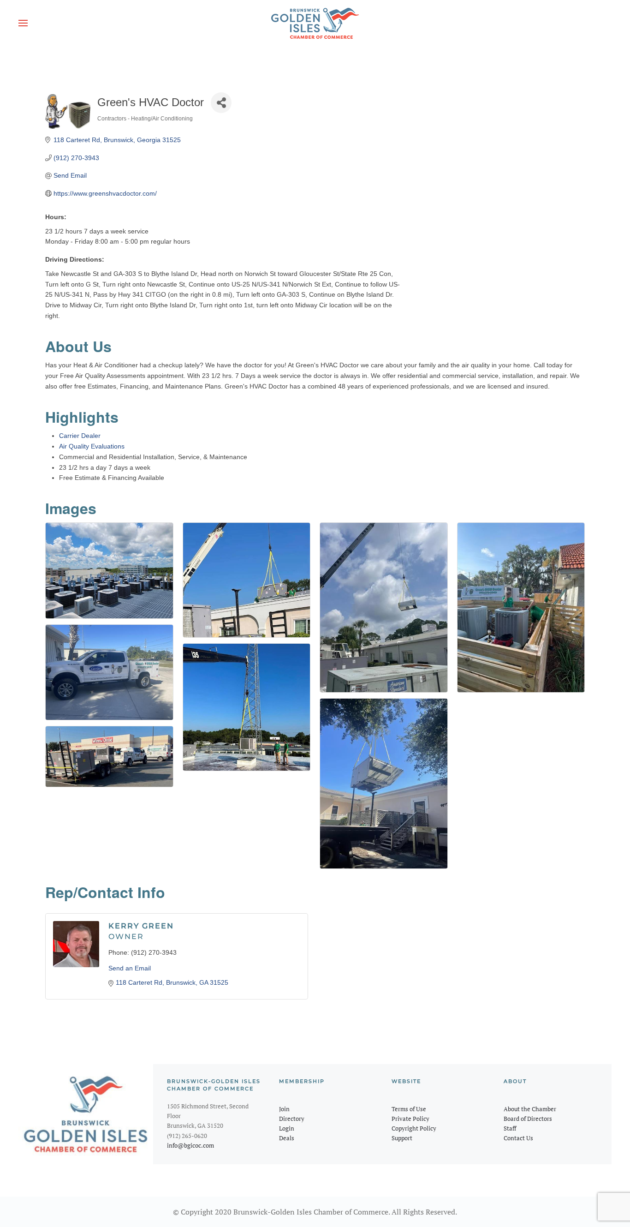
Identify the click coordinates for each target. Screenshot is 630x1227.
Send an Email (129, 968)
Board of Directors (528, 1118)
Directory (291, 1118)
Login (286, 1128)
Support (402, 1138)
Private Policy (410, 1118)
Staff (510, 1128)
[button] (23, 23)
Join (284, 1109)
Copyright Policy (414, 1128)
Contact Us (518, 1138)
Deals (286, 1138)
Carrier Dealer (80, 435)
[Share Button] (221, 102)
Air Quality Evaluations (92, 446)
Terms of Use (409, 1109)
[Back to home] (315, 23)
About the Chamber (530, 1109)
